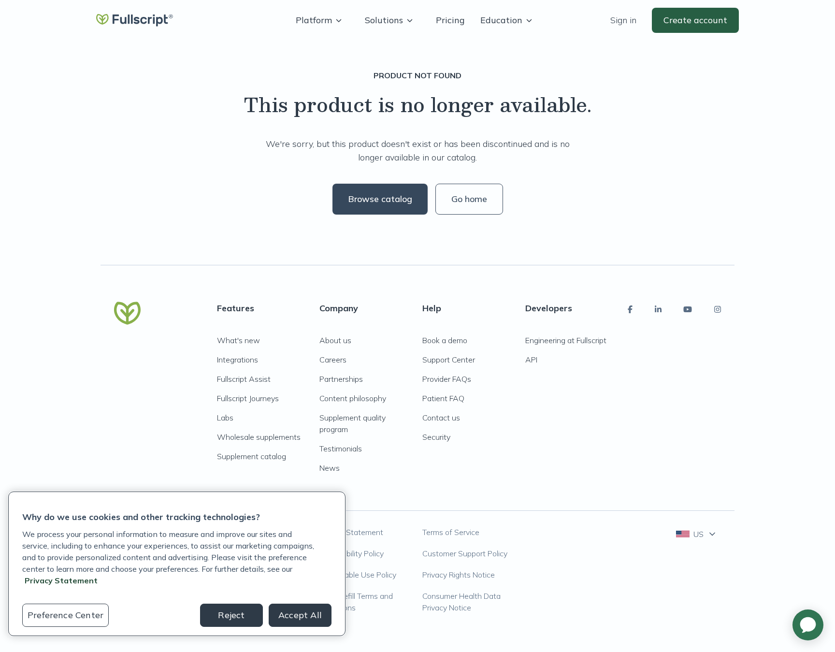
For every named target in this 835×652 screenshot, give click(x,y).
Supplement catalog (251, 456)
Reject (231, 615)
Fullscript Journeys (248, 398)
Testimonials (340, 448)
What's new (238, 340)
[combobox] (696, 534)
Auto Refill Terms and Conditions (356, 601)
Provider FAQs (446, 379)
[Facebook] (630, 309)
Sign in (623, 20)
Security (436, 437)
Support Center (448, 359)
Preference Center (65, 615)
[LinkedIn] (658, 309)
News (329, 468)
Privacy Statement (351, 532)
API (531, 359)
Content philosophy (352, 398)
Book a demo (444, 340)
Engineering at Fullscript (565, 340)
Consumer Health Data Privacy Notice (461, 601)
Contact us (441, 417)
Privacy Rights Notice (458, 575)
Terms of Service (450, 532)
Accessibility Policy (351, 553)
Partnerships (341, 379)
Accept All (300, 615)
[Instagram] (717, 309)
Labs (225, 417)
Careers (332, 359)
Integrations (237, 359)
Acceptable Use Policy (357, 575)
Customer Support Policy (464, 553)
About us (335, 340)
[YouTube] (687, 309)
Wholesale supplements (259, 437)
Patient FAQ (443, 398)
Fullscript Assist (244, 379)
